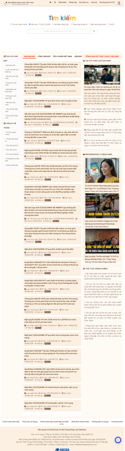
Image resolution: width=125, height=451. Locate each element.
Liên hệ (94, 2)
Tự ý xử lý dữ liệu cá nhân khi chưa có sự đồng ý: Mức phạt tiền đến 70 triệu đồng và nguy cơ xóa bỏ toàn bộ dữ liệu (102, 142)
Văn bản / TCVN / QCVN (40, 24)
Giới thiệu (62, 2)
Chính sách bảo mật (11, 422)
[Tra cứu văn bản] (62, 18)
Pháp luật (73, 2)
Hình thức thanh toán (80, 422)
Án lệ (112, 24)
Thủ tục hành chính (19, 24)
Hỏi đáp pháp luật (61, 24)
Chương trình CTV (107, 2)
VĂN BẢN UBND (80, 56)
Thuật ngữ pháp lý (80, 24)
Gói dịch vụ (84, 2)
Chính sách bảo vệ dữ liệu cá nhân (54, 422)
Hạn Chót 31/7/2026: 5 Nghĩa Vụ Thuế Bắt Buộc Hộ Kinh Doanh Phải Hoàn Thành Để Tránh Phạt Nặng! (101, 224)
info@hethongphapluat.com (86, 444)
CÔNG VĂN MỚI (43, 56)
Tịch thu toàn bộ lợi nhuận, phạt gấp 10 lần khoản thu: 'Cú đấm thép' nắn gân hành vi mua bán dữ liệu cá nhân (102, 121)
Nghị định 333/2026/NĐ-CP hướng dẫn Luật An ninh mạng (49, 403)
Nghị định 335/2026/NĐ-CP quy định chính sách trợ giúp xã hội (51, 101)
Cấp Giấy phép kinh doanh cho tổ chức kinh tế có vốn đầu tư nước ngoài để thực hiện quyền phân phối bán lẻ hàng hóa (102, 276)
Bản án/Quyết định (98, 24)
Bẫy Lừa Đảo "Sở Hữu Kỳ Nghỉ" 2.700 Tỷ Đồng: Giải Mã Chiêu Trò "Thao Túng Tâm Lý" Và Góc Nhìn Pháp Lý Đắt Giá (101, 259)
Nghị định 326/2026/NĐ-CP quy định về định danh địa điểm (49, 249)
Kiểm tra (38, 75)
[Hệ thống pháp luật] (18, 3)
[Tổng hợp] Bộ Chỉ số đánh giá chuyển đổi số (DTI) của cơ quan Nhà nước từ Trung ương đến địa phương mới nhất (102, 132)
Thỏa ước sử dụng (29, 422)
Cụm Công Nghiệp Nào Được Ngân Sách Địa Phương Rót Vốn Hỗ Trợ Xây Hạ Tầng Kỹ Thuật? (102, 111)
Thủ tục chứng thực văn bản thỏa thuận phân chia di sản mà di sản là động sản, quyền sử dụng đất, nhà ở (102, 304)
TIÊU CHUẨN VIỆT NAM (62, 56)
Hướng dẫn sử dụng (100, 422)
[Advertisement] (62, 41)
